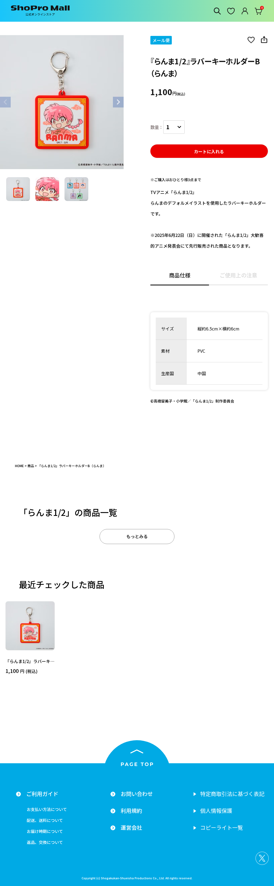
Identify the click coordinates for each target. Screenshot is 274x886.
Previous (5, 102)
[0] (258, 12)
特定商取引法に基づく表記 (232, 794)
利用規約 (131, 810)
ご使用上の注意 (238, 276)
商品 (31, 465)
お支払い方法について (47, 809)
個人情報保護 (216, 810)
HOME (19, 465)
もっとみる (137, 536)
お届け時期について (45, 831)
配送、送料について (45, 820)
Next (118, 102)
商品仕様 (180, 276)
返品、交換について (45, 842)
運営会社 (131, 827)
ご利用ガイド (42, 794)
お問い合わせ (137, 794)
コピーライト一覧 (221, 827)
